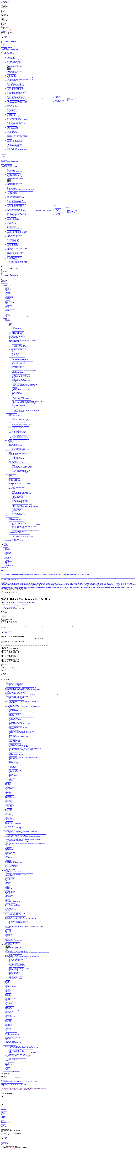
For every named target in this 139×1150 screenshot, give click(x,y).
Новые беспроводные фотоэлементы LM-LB (12, 1083)
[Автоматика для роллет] (20, 132)
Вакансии (3, 1113)
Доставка (3, 1121)
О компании (4, 1111)
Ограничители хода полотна (46, 585)
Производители (4, 1127)
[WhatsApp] (11, 592)
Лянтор (8, 293)
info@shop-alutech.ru (5, 1143)
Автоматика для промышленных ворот (21, 424)
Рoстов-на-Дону (10, 302)
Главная (8, 315)
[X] (7, 592)
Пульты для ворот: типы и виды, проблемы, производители (15, 1089)
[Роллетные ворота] (20, 72)
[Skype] (13, 592)
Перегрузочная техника (10, 574)
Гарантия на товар (5, 1122)
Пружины (96, 587)
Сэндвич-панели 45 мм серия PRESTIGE (65, 587)
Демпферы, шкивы (73, 584)
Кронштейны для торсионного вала (77, 583)
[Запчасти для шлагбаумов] (20, 106)
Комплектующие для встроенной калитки (23, 584)
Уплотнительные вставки (95, 584)
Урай (7, 307)
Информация (4, 1117)
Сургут (8, 306)
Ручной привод (9, 584)
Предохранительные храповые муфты (17, 588)
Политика (3, 1116)
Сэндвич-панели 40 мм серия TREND (84, 587)
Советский (9, 305)
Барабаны (7, 587)
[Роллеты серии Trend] (20, 124)
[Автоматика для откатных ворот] (20, 93)
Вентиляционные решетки (108, 584)
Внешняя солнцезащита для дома (81, 574)
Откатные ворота (16, 457)
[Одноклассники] (3, 592)
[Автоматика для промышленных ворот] (20, 91)
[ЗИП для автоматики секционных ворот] (20, 101)
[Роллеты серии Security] (20, 130)
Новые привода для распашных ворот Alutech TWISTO (14, 1084)
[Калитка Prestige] (20, 114)
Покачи (8, 300)
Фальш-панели (35, 587)
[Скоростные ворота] (20, 75)
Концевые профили (27, 587)
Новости (4, 1076)
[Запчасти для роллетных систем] (20, 140)
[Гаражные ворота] (20, 57)
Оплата (2, 1120)
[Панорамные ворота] (20, 80)
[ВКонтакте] (1, 592)
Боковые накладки (126, 583)
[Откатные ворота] (20, 109)
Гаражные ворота (16, 328)
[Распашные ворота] (20, 111)
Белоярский (9, 289)
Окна (37, 585)
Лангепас (8, 292)
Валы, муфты (51, 587)
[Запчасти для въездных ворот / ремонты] (20, 119)
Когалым (8, 290)
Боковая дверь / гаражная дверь (20, 351)
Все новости (4, 1080)
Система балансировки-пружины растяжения (64, 585)
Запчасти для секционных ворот (20, 359)
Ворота (11, 324)
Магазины (3, 1114)
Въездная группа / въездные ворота (18, 453)
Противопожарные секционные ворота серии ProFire (83, 578)
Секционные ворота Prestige (16, 578)
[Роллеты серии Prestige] (20, 127)
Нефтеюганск (9, 296)
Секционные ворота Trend (29, 578)
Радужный (9, 303)
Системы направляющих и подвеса (124, 584)
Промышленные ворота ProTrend (105, 578)
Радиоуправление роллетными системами (22, 485)
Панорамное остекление (62, 583)
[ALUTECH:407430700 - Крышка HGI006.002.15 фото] (19, 602)
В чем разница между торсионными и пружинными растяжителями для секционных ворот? (23, 1088)
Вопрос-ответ (4, 1126)
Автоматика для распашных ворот (20, 435)
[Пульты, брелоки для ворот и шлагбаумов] (20, 149)
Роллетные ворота (56, 578)
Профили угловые (43, 587)
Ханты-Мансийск (10, 309)
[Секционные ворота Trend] (20, 62)
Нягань (8, 298)
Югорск (8, 310)
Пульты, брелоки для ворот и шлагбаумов (22, 536)
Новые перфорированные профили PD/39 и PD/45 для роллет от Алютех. (19, 1081)
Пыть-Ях (8, 301)
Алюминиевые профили (16, 587)
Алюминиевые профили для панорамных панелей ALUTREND (16, 583)
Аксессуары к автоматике (15, 519)
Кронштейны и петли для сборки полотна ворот (44, 583)
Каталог (8, 320)
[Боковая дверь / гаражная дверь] (20, 83)
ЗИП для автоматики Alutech (19, 523)
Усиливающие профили (63, 584)
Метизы (34, 585)
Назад (7, 287)
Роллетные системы (14, 476)
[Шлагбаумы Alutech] (20, 104)
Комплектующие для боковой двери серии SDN (45, 584)
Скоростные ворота (65, 578)
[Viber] (9, 592)
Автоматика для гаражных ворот (20, 419)
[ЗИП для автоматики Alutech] (20, 144)
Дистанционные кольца (26, 585)
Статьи (2, 1125)
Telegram (5, 36)
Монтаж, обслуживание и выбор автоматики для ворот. (14, 1090)
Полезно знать (9, 561)
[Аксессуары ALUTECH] (20, 146)
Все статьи (3, 1086)
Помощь (3, 1118)
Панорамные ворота (17, 344)
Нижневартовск (10, 297)
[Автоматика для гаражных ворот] (20, 88)
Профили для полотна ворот (106, 585)
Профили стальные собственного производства (110, 583)
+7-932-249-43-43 (5, 31)
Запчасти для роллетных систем (20, 492)
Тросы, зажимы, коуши (83, 584)
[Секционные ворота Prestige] (20, 60)
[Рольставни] (20, 137)
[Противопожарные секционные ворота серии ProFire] (20, 78)
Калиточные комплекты (81, 585)
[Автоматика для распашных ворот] (20, 96)
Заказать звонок (4, 283)
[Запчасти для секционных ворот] (20, 85)
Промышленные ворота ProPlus (44, 578)
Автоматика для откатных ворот (20, 430)
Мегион (8, 294)
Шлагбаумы (12, 443)
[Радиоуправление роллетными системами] (20, 135)
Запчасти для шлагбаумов (18, 448)
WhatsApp (5, 37)
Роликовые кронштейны (93, 585)
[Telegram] (16, 592)
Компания (8, 549)
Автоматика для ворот (14, 415)
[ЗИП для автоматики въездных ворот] (20, 98)
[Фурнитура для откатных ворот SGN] (20, 122)
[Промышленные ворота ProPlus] (20, 69)
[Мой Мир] (5, 592)
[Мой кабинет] (1, 43)
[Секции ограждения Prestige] (20, 117)
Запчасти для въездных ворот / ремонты (22, 466)
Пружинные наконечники (92, 583)
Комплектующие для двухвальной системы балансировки (113, 587)
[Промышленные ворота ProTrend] (20, 65)
